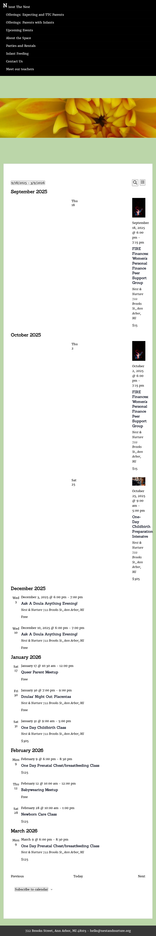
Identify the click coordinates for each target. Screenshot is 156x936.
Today (78, 876)
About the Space (18, 38)
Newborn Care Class (39, 814)
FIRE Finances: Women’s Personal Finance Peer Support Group (140, 265)
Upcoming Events (19, 30)
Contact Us (14, 61)
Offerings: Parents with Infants (30, 22)
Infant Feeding (17, 53)
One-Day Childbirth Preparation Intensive (142, 526)
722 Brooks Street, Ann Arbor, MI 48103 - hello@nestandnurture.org (78, 931)
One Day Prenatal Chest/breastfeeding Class (60, 765)
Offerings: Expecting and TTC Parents (35, 15)
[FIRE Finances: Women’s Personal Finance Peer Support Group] (138, 207)
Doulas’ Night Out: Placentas (46, 696)
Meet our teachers (20, 69)
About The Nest (18, 7)
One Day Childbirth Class (43, 727)
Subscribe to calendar (31, 889)
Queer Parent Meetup (39, 672)
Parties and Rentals (21, 46)
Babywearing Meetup (39, 789)
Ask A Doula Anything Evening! (49, 603)
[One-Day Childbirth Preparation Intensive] (138, 481)
